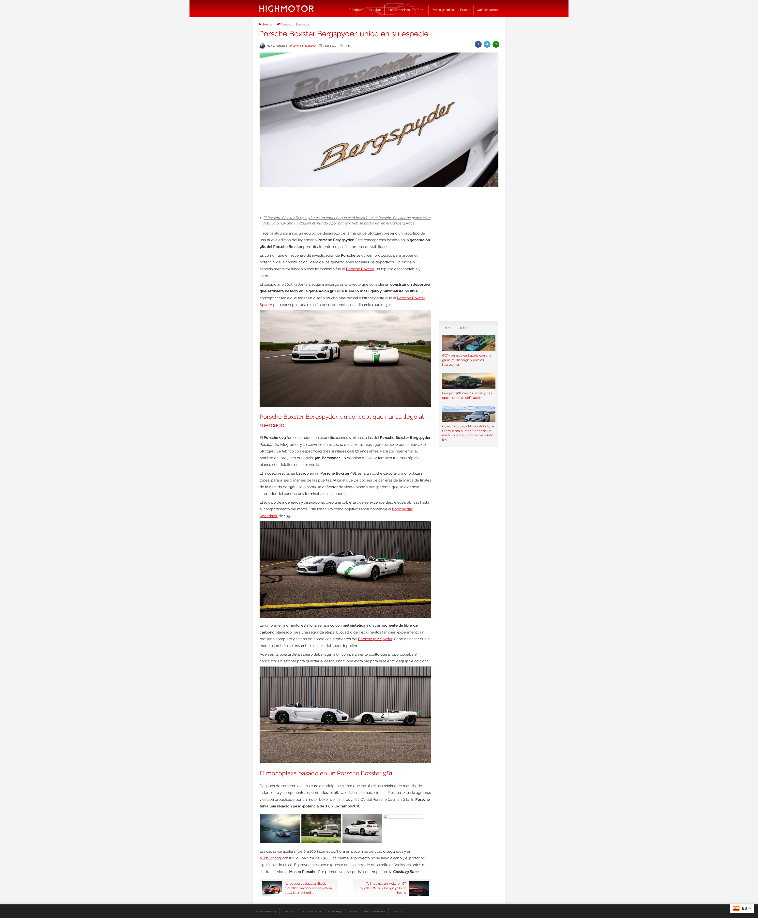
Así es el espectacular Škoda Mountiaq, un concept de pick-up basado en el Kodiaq (309, 888)
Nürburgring (270, 858)
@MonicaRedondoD (304, 45)
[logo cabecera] (286, 8)
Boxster (267, 24)
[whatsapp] (496, 44)
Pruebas (375, 10)
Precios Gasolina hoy (266, 911)
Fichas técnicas (399, 10)
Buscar (465, 10)
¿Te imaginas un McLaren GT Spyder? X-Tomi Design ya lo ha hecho (383, 888)
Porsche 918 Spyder (375, 639)
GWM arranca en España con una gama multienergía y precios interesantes (466, 360)
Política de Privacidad (375, 911)
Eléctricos (356, 10)
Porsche (286, 24)
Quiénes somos (488, 10)
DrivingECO (289, 911)
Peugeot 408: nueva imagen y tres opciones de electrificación (467, 395)
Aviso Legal (398, 911)
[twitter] (487, 44)
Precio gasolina (443, 10)
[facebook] (478, 44)
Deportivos (303, 24)
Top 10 (421, 10)
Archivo (353, 911)
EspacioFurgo (335, 911)
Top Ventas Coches (311, 911)
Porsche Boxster (360, 269)
